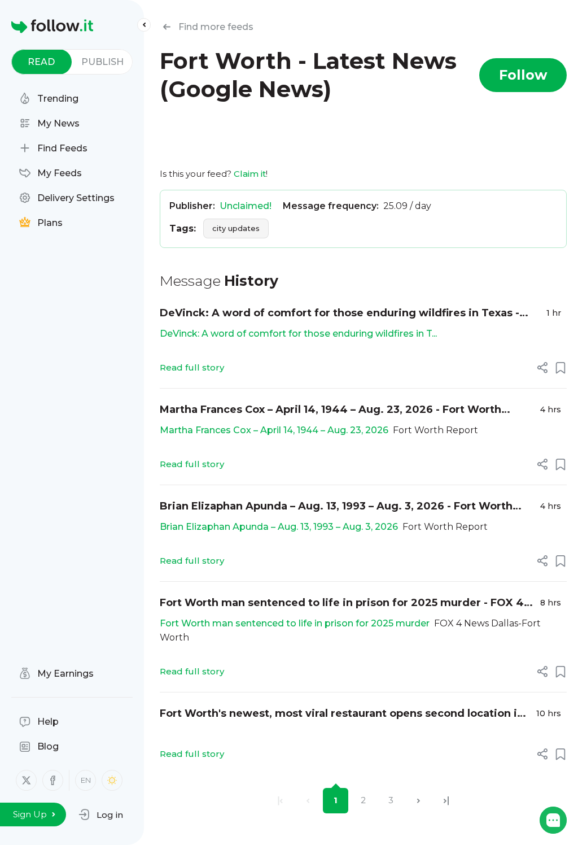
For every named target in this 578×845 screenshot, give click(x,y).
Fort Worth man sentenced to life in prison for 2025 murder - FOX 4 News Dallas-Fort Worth (342, 603)
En (86, 780)
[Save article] (560, 367)
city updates (236, 228)
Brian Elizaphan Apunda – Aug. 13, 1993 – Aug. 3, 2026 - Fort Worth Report (336, 507)
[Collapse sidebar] (144, 25)
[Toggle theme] (112, 780)
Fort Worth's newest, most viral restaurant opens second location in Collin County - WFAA (342, 714)
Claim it (250, 173)
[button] (101, 814)
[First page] (280, 800)
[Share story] (542, 367)
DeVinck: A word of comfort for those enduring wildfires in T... (298, 333)
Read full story (192, 367)
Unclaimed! (246, 206)
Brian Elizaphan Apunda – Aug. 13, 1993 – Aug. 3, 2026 (279, 526)
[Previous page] (308, 800)
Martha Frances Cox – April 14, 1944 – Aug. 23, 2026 (274, 430)
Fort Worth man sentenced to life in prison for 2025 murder (295, 623)
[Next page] (418, 800)
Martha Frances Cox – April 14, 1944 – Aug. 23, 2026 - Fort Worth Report (330, 410)
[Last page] (446, 800)
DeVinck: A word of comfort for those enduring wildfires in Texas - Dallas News (339, 314)
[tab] (41, 62)
